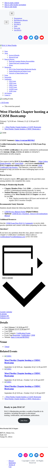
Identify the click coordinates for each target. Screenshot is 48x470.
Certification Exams (23, 333)
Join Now (24, 420)
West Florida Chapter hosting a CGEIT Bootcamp (22, 127)
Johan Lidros (43, 161)
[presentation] (7, 356)
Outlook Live (4, 318)
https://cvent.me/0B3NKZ (25, 140)
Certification (25, 335)
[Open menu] (6, 22)
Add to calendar (7, 278)
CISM (33, 335)
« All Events (4, 102)
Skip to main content (11, 3)
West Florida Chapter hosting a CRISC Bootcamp (22, 129)
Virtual (6, 347)
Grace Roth (19, 163)
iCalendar (3, 314)
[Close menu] (12, 13)
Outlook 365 (4, 316)
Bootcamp (16, 335)
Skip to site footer (10, 7)
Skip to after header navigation (15, 5)
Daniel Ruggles (5, 163)
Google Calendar (6, 312)
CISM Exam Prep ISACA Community (19, 223)
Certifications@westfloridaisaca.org (12, 237)
